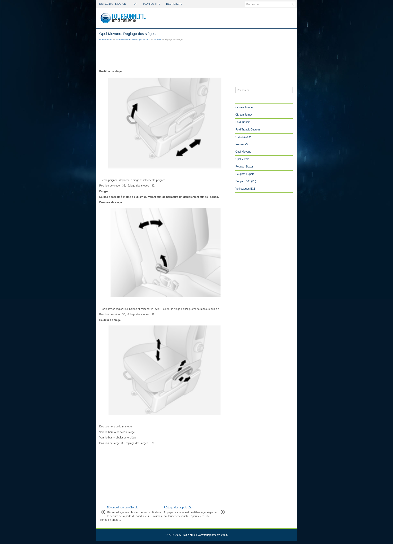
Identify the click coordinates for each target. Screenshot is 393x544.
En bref (157, 39)
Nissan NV (241, 144)
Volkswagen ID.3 (245, 188)
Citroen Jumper (244, 107)
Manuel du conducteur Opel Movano (133, 39)
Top (134, 3)
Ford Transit (242, 122)
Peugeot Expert (244, 173)
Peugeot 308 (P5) (245, 181)
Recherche (174, 3)
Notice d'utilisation (112, 3)
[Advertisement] (165, 55)
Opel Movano (105, 39)
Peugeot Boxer (244, 166)
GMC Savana (243, 136)
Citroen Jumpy (244, 114)
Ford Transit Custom (247, 129)
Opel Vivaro (242, 159)
